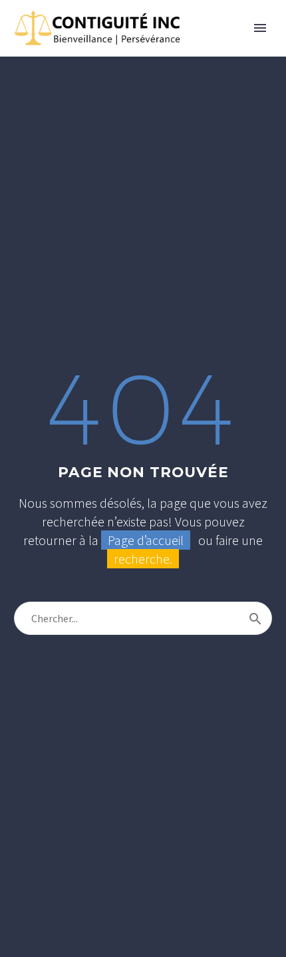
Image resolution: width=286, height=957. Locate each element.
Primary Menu (260, 28)
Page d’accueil (146, 540)
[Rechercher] (255, 618)
